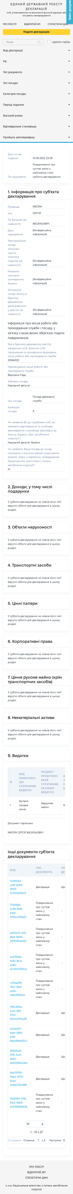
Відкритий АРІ (32, 24)
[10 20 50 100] (35, 1124)
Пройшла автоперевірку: (19, 137)
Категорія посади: (14, 93)
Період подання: (13, 104)
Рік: (5, 61)
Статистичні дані (58, 24)
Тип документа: (12, 72)
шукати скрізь (61, 41)
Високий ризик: (13, 115)
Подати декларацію (36, 31)
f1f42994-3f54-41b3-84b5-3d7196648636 (18, 1102)
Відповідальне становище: (20, 126)
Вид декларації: (13, 50)
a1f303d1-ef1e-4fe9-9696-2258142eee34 (18, 937)
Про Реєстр (10, 24)
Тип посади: (10, 83)
